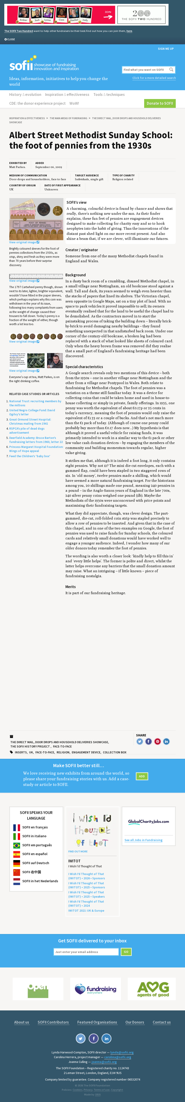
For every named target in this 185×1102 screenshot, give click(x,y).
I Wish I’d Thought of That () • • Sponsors (86, 876)
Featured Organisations (97, 1022)
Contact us (162, 1022)
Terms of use (102, 1089)
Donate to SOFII (160, 103)
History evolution (25, 94)
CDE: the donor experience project (37, 103)
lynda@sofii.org (122, 1052)
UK (31, 752)
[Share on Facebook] (148, 741)
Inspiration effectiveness (67, 94)
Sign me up (166, 49)
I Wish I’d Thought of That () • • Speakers (86, 894)
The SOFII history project (30, 746)
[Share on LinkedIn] (166, 741)
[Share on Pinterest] (157, 741)
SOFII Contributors (53, 1022)
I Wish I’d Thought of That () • (86, 904)
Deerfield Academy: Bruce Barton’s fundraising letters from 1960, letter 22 (36, 440)
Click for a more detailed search (154, 78)
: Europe (86, 911)
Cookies (77, 1089)
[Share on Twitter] (139, 741)
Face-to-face (62, 746)
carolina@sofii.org (117, 1057)
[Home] (64, 63)
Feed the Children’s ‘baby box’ (29, 456)
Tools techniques (109, 94)
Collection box (114, 752)
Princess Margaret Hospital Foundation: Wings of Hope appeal (36, 449)
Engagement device (86, 752)
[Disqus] (120, 656)
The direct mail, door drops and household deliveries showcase (59, 742)
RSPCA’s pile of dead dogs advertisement (26, 431)
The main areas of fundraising (68, 118)
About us (22, 1022)
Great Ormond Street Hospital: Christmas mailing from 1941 (30, 422)
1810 (97, 1094)
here (129, 31)
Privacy (88, 1089)
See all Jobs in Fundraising (143, 840)
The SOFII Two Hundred (18, 31)
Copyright (117, 1089)
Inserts (21, 752)
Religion (63, 752)
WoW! (74, 103)
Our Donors (135, 1022)
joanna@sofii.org (104, 1062)
